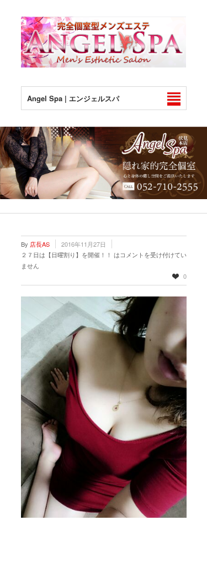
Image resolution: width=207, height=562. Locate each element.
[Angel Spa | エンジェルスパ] (104, 64)
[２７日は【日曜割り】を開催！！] (104, 407)
